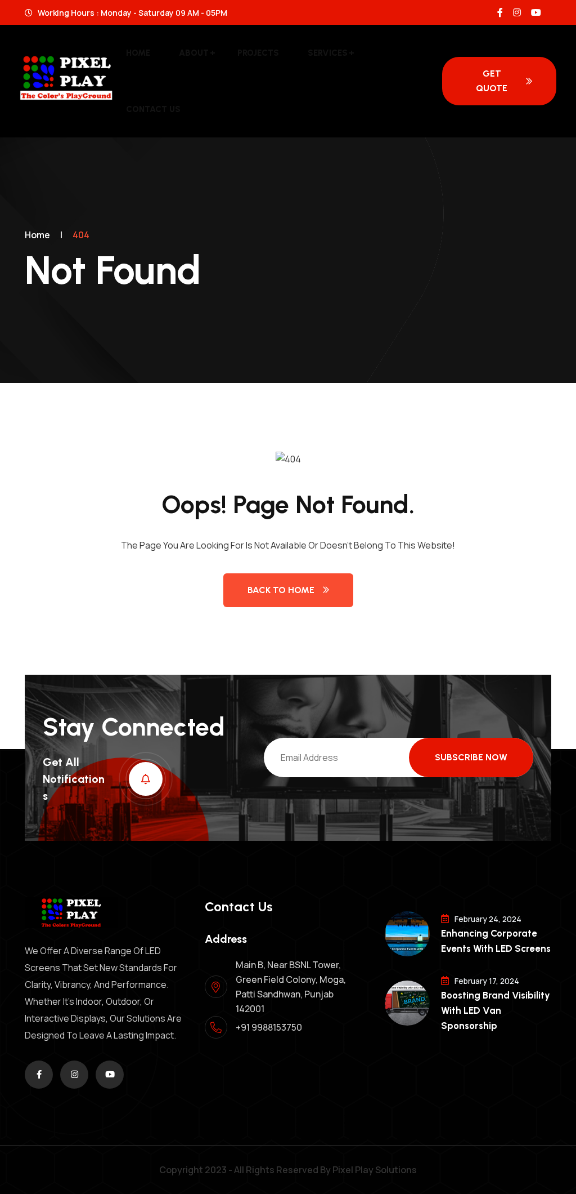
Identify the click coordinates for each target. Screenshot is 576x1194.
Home (138, 53)
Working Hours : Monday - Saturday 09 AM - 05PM (131, 12)
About (194, 53)
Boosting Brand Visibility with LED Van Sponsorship (495, 1010)
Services (328, 53)
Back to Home (281, 590)
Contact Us (153, 109)
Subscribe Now (471, 757)
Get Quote (491, 80)
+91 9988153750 (269, 1027)
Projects (258, 53)
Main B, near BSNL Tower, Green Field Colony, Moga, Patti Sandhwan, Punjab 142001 (291, 987)
